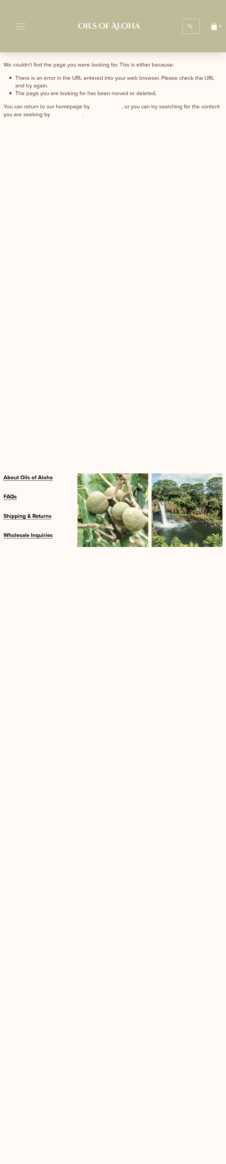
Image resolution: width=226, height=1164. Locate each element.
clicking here (106, 106)
